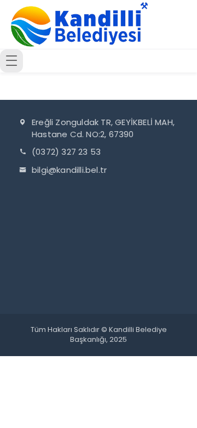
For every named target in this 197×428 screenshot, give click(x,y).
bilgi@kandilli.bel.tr (69, 170)
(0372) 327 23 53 (66, 151)
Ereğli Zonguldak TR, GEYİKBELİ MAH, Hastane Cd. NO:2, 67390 (103, 128)
